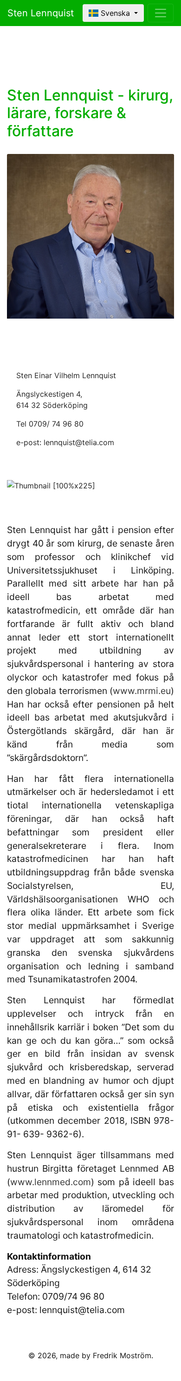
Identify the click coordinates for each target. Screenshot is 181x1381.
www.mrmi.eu (142, 690)
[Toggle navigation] (161, 13)
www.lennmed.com (50, 1182)
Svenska (115, 13)
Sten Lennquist (40, 13)
